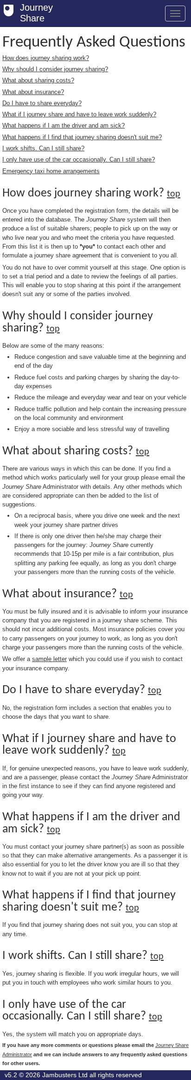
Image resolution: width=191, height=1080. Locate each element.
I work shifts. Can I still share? (43, 148)
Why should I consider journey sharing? (55, 69)
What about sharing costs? (38, 80)
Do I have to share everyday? (42, 103)
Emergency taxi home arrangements (51, 171)
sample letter (49, 658)
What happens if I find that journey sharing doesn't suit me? (82, 137)
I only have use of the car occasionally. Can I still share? (78, 159)
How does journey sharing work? (45, 57)
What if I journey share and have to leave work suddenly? (79, 114)
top (173, 194)
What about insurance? (33, 91)
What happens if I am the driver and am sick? (63, 125)
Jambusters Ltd (65, 1075)
